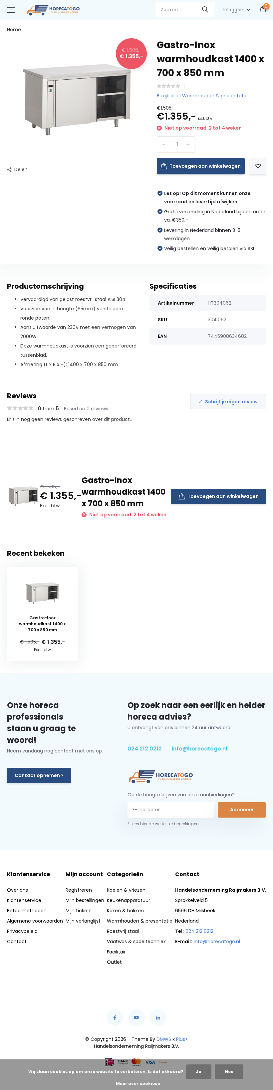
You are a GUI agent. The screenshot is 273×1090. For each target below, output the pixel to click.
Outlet (114, 962)
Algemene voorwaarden (35, 921)
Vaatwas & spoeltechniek (136, 941)
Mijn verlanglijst (83, 921)
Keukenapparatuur (128, 900)
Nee (229, 1071)
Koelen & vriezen (126, 890)
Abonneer (242, 809)
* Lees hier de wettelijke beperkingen (163, 824)
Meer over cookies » (138, 1083)
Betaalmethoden (27, 910)
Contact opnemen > (39, 775)
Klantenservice (24, 900)
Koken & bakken (125, 910)
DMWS (163, 1039)
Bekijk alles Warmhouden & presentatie (202, 95)
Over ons (17, 890)
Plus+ (182, 1039)
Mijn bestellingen (85, 900)
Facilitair (116, 951)
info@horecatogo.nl (199, 748)
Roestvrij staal (123, 931)
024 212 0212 (145, 748)
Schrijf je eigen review (231, 401)
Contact (17, 941)
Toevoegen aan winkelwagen (205, 166)
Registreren (79, 890)
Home (14, 29)
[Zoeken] (205, 9)
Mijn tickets (79, 910)
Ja (198, 1071)
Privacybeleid (22, 931)
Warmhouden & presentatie (139, 921)
